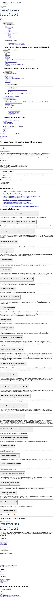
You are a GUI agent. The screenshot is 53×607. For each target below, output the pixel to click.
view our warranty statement (29, 315)
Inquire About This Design (5, 145)
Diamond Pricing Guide (13, 87)
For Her (9, 34)
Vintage (9, 30)
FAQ (1, 18)
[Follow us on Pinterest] (3, 535)
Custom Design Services (8, 97)
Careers (1, 582)
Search (1, 133)
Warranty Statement (4, 581)
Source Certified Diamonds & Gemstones (16, 44)
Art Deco (10, 31)
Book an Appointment (7, 122)
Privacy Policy (3, 596)
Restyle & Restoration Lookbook (14, 113)
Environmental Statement (5, 580)
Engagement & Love (7, 23)
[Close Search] (19, 133)
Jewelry (4, 51)
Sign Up (2, 594)
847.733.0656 (4, 543)
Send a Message (3, 544)
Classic (9, 37)
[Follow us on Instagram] (0, 535)
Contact (1, 7)
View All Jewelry (8, 71)
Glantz (20, 596)
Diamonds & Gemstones (8, 72)
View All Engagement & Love (11, 49)
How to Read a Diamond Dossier (7, 566)
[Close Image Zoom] (1, 138)
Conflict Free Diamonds (13, 88)
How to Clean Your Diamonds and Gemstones (17, 90)
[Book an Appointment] (6, 6)
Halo (9, 29)
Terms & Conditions (11, 596)
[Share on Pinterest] (4, 148)
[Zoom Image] (0, 137)
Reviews (2, 19)
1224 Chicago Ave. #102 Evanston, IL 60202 (5, 541)
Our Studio (5, 121)
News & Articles (11, 114)
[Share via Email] (3, 147)
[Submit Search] (16, 133)
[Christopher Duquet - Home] (9, 17)
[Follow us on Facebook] (2, 535)
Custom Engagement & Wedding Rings (16, 43)
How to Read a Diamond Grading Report (8, 565)
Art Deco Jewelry (3, 136)
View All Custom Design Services (12, 120)
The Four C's (10, 91)
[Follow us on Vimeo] (5, 535)
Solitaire (9, 28)
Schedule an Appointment (16, 145)
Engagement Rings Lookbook (14, 111)
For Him (9, 35)
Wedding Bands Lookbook (13, 112)
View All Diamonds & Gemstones (12, 96)
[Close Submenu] (6, 26)
